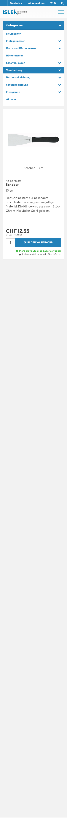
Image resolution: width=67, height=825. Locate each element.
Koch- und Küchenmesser (21, 48)
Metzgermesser (15, 40)
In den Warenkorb (40, 242)
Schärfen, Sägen (15, 62)
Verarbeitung (14, 70)
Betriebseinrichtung (18, 77)
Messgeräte (13, 91)
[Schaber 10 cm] (33, 140)
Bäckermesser (14, 55)
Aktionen (11, 99)
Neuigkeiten (13, 33)
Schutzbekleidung (17, 84)
